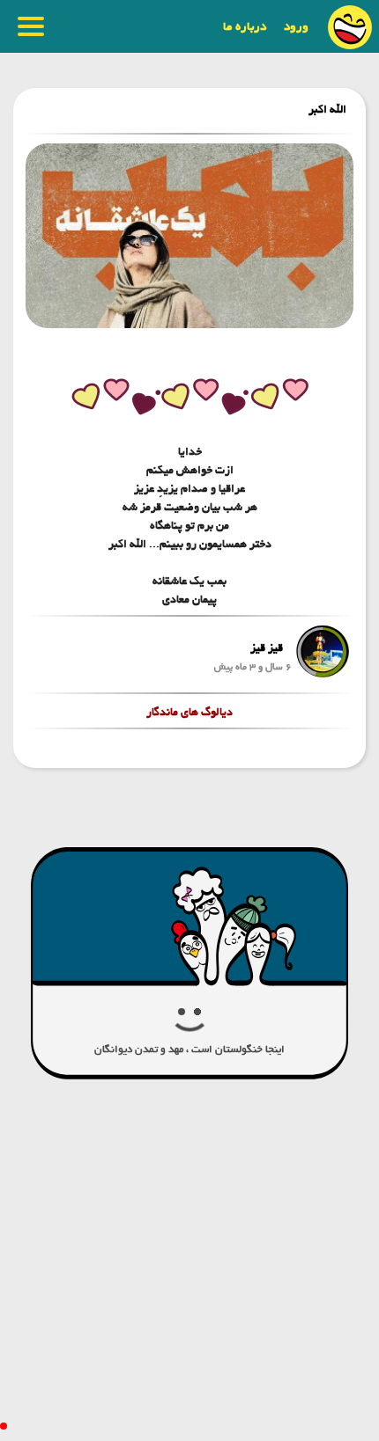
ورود (296, 26)
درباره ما (244, 26)
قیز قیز (266, 648)
